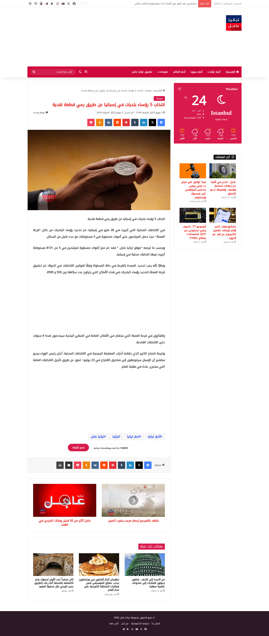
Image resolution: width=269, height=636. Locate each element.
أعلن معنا (114, 623)
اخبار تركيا (133, 436)
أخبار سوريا (196, 71)
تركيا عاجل (97, 436)
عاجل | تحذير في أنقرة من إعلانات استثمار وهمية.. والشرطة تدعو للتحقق (223, 188)
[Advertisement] (97, 37)
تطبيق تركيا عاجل (142, 71)
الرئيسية (231, 71)
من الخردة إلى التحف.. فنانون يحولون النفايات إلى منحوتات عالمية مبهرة (148, 583)
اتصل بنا (156, 623)
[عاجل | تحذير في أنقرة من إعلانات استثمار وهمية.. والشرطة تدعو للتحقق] (222, 170)
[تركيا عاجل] (234, 23)
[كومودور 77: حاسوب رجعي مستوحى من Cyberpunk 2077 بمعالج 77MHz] (193, 215)
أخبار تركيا (215, 71)
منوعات (164, 71)
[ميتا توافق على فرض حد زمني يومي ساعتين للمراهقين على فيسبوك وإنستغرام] (193, 170)
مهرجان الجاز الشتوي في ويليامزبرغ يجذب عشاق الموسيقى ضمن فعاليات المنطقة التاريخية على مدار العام (99, 584)
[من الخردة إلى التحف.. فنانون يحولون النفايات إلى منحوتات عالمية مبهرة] (145, 564)
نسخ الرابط (78, 447)
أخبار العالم (179, 71)
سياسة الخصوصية (140, 623)
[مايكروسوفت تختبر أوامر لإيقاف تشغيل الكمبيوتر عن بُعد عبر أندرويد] (222, 215)
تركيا (116, 436)
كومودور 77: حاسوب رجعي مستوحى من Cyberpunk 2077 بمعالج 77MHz (194, 232)
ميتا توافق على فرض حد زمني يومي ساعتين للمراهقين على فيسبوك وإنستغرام (193, 190)
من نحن (124, 623)
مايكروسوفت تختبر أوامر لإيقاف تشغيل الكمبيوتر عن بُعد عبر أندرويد (224, 232)
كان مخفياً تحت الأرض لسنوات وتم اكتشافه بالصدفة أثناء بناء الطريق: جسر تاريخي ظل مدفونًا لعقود (53, 583)
